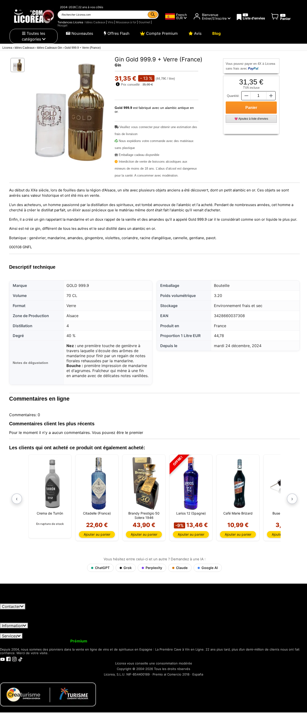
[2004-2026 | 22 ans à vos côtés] (33, 16)
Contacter (11, 606)
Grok (128, 568)
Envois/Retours (92, 630)
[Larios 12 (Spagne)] (191, 483)
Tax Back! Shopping (204, 641)
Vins (110, 22)
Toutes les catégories (33, 36)
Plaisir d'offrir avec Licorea (155, 641)
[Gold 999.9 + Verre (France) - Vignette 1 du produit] (17, 65)
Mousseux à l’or (126, 22)
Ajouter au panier (97, 534)
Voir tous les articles (22, 601)
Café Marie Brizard (238, 513)
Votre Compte (16, 641)
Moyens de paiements (189, 630)
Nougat (62, 25)
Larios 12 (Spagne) (191, 513)
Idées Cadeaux (95, 22)
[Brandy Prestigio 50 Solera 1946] (145, 483)
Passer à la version (61, 641)
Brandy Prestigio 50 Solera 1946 (143, 515)
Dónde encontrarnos (274, 630)
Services (9, 636)
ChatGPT (102, 568)
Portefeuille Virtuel (109, 641)
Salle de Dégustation (244, 641)
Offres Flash (117, 33)
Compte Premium (161, 33)
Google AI (209, 568)
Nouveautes (81, 33)
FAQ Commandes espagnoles (137, 630)
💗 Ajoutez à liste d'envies (251, 118)
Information (12, 625)
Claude (182, 568)
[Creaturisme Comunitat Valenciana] (48, 694)
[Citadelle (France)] (98, 483)
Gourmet (144, 22)
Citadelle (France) (97, 513)
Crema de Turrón (50, 513)
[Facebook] (8, 659)
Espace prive (61, 630)
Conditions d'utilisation (24, 630)
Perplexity (154, 568)
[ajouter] (271, 95)
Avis (197, 33)
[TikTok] (20, 659)
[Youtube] (2, 659)
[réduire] (246, 95)
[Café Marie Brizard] (240, 483)
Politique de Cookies (233, 630)
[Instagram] (14, 659)
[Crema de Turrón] (51, 483)
